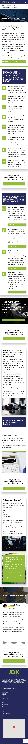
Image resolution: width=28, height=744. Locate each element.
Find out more (12, 224)
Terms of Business (6, 713)
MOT (2, 706)
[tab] (3, 641)
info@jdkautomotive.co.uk (6, 7)
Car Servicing (5, 704)
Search (3, 715)
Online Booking (5, 708)
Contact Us (4, 709)
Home (3, 702)
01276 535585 (14, 7)
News (3, 711)
